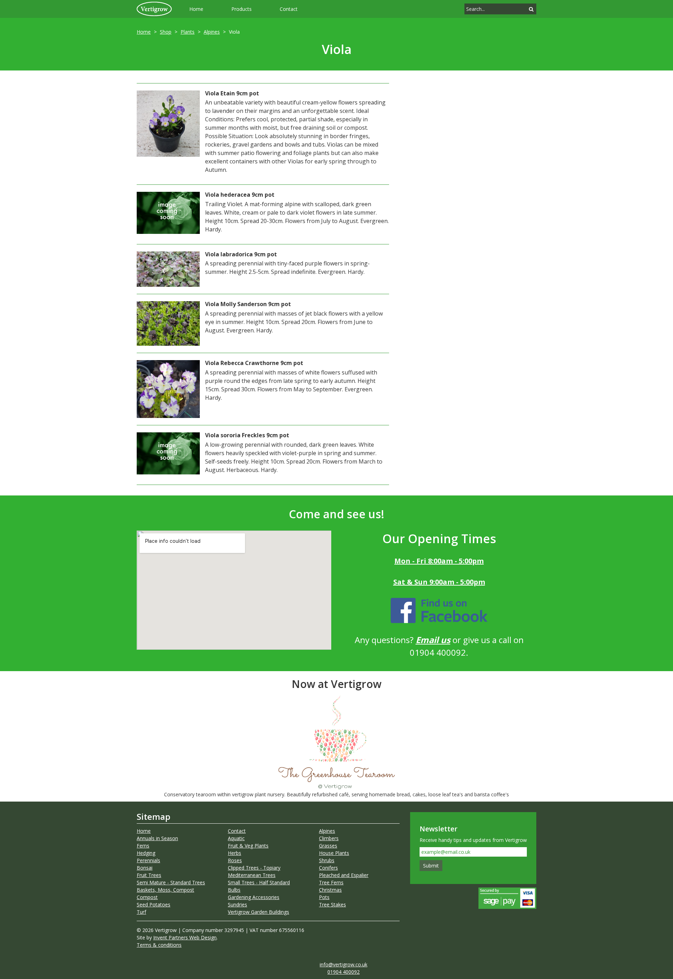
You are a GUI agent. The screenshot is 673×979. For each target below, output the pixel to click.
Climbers (329, 838)
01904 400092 (343, 971)
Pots (324, 897)
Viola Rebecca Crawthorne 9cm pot (254, 363)
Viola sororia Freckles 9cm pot (247, 435)
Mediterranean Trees (252, 875)
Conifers (328, 867)
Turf (141, 912)
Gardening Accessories (253, 897)
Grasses (328, 845)
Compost (147, 897)
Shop (165, 31)
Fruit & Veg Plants (248, 845)
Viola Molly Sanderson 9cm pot (248, 304)
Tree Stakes (332, 904)
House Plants (334, 853)
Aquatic (236, 838)
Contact (289, 9)
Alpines (212, 31)
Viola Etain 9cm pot (232, 93)
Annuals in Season (157, 838)
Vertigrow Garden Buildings (258, 912)
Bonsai (144, 867)
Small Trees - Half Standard (259, 882)
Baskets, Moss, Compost (165, 889)
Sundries (237, 904)
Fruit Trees (149, 875)
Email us (433, 640)
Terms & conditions (159, 944)
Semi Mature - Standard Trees (171, 882)
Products (241, 9)
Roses (235, 860)
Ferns (143, 845)
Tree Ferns (331, 882)
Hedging (146, 853)
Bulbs (234, 889)
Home (196, 9)
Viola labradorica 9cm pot (241, 254)
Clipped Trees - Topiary (254, 867)
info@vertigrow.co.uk (343, 964)
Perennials (148, 860)
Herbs (234, 853)
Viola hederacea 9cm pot (239, 194)
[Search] (531, 9)
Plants (188, 31)
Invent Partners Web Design (185, 937)
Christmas (330, 889)
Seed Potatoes (153, 904)
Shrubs (326, 860)
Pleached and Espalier (343, 875)
